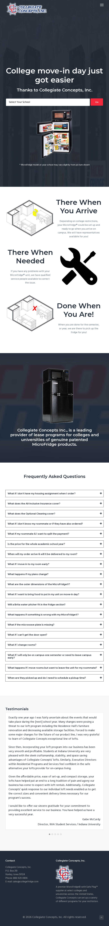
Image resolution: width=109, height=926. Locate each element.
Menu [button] (98, 5)
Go (96, 102)
